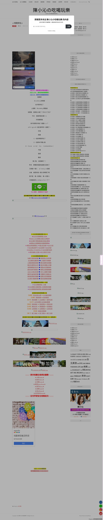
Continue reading (51, 30)
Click (101, 260)
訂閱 (68, 26)
